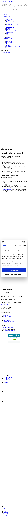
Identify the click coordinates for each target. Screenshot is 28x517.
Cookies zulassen (14, 270)
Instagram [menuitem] (5, 512)
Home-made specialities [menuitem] (11, 30)
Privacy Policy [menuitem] (6, 378)
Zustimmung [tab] (5, 245)
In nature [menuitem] (8, 45)
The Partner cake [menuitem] (10, 32)
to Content (3, 1)
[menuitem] (4, 11)
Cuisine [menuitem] (6, 25)
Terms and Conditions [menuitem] (8, 381)
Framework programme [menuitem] (11, 23)
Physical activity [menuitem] (10, 42)
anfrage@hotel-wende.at (9, 330)
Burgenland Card (7, 189)
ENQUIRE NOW (5, 304)
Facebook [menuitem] (5, 513)
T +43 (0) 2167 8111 (8, 327)
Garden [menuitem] (8, 37)
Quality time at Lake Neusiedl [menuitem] (13, 40)
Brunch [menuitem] (8, 28)
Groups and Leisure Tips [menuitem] (12, 24)
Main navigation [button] (4, 50)
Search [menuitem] (5, 14)
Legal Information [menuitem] (7, 377)
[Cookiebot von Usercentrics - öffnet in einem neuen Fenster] (20, 242)
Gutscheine (3, 508)
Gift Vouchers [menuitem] (6, 54)
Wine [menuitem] (7, 33)
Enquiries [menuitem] (5, 511)
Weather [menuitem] (5, 515)
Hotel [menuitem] (6, 16)
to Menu (7, 1)
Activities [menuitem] (7, 38)
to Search (11, 1)
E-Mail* (2, 311)
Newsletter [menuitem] (5, 382)
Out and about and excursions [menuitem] (13, 46)
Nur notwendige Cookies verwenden (14, 274)
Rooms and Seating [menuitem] (10, 21)
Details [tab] (14, 245)
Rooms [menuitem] (7, 18)
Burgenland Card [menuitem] (10, 41)
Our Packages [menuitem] (6, 52)
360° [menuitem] (5, 47)
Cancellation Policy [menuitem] (7, 379)
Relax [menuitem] (7, 34)
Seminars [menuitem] (7, 19)
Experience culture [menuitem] (10, 43)
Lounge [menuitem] (8, 29)
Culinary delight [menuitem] (10, 27)
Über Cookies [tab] (22, 245)
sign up (5, 312)
